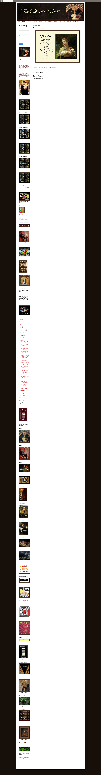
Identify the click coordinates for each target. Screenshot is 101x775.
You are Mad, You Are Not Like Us (25, 377)
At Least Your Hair (24, 351)
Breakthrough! (23, 369)
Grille (45, 21)
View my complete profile (23, 219)
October (22, 332)
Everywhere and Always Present (24, 382)
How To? (29, 21)
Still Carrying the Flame (24, 373)
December (23, 329)
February (23, 393)
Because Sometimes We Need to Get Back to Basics (25, 356)
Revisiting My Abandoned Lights (25, 353)
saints (57, 68)
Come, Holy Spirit (24, 370)
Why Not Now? (24, 360)
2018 (21, 324)
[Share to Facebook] (54, 67)
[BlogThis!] (51, 67)
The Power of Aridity (24, 374)
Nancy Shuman (23, 214)
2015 (21, 397)
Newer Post (36, 109)
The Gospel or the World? (24, 349)
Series (60, 21)
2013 (21, 400)
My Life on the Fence (25, 362)
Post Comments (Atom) (42, 111)
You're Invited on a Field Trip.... (24, 367)
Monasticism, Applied (25, 347)
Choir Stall (69, 21)
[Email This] (50, 67)
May (22, 340)
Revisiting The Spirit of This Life (24, 385)
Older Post (80, 109)
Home (19, 21)
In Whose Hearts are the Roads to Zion (25, 364)
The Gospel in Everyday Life (24, 379)
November (23, 330)
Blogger (67, 766)
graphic (43, 68)
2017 (21, 326)
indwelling (50, 68)
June (22, 338)
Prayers (55, 21)
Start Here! (24, 21)
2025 (21, 319)
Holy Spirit (46, 68)
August (22, 335)
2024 (21, 321)
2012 (21, 402)
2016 (21, 327)
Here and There (24, 388)
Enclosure (40, 21)
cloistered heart (39, 68)
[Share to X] (52, 67)
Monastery (35, 21)
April (22, 390)
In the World (50, 21)
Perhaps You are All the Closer (24, 345)
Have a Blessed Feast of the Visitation (25, 342)
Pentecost (54, 68)
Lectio (64, 21)
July (22, 337)
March (22, 392)
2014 (21, 398)
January (22, 395)
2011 (21, 403)
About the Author (76, 21)
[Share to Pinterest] (55, 67)
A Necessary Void (24, 386)
